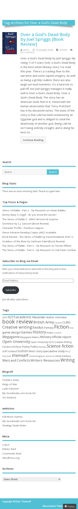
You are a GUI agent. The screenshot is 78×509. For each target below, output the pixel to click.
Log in (5, 444)
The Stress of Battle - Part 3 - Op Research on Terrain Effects (36, 245)
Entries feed (9, 449)
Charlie (58, 322)
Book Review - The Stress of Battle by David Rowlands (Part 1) (37, 236)
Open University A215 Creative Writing (51, 342)
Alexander (39, 317)
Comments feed (11, 453)
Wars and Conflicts (16, 360)
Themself (39, 6)
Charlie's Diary (10, 380)
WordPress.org (10, 457)
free (71, 327)
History (39, 332)
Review (42, 346)
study (61, 351)
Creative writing (17, 327)
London (57, 332)
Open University (16, 341)
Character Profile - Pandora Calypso (23, 228)
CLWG (66, 322)
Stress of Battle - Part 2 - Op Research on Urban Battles (34, 210)
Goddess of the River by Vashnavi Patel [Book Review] (33, 241)
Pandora (7, 346)
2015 (4, 317)
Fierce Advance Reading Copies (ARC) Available (29, 232)
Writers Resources (45, 360)
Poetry (26, 346)
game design (11, 332)
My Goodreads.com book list (19, 393)
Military (45, 337)
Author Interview (56, 317)
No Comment (27, 52)
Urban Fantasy (63, 356)
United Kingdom (37, 356)
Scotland (12, 351)
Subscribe (11, 290)
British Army (43, 322)
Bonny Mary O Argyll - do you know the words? (29, 214)
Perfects (16, 346)
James (26, 49)
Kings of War (9, 384)
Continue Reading (33, 140)
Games (26, 332)
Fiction (61, 326)
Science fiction (60, 346)
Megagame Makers (30, 337)
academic (24, 317)
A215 (11, 317)
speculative (50, 351)
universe (50, 356)
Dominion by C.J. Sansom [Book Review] (25, 223)
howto (50, 332)
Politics (34, 346)
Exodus (38, 327)
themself (20, 355)
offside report (61, 337)
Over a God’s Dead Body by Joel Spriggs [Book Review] (45, 39)
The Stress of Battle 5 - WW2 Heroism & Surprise (30, 219)
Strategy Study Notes (14, 425)
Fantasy (49, 327)
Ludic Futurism (10, 388)
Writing (67, 360)
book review (17, 321)
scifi (4, 351)
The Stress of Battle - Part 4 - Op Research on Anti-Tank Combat (39, 250)
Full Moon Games (12, 416)
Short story (35, 351)
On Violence (9, 397)
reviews (63, 49)
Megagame (11, 337)
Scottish (22, 351)
